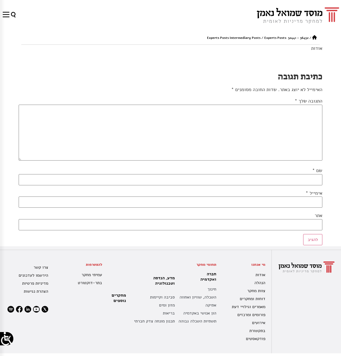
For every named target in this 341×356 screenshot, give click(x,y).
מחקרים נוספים (119, 298)
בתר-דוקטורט (90, 283)
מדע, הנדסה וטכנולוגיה (164, 280)
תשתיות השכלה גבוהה (197, 321)
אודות (316, 48)
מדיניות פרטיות (35, 283)
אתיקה (210, 305)
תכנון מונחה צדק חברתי (154, 321)
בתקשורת (257, 331)
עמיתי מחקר (92, 275)
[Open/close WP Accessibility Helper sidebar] (6, 338)
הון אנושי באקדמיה (199, 313)
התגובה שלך (308, 101)
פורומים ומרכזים (251, 315)
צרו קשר (41, 267)
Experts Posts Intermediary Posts (234, 38)
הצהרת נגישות (36, 291)
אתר (318, 215)
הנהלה (259, 283)
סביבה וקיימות (162, 297)
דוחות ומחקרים (252, 299)
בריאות (169, 313)
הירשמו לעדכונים (33, 275)
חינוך (212, 289)
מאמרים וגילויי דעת (248, 307)
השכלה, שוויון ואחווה (198, 297)
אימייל (314, 193)
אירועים (258, 323)
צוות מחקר (256, 291)
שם (317, 170)
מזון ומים (167, 305)
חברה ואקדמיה (208, 276)
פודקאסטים (255, 339)
